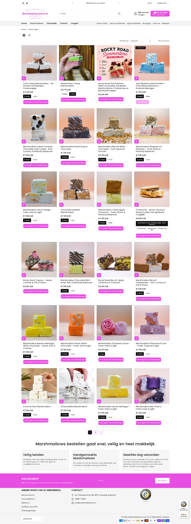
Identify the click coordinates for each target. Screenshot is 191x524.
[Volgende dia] (118, 3)
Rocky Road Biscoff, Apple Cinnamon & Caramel (111, 281)
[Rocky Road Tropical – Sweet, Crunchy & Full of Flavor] (39, 259)
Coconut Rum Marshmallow (37, 406)
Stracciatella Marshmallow (74, 406)
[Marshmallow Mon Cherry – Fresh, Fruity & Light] (152, 386)
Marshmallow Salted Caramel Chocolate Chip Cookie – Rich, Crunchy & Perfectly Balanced (38, 149)
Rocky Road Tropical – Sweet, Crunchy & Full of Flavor (37, 281)
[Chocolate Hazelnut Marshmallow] (76, 189)
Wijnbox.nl (25, 503)
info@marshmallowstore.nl (85, 503)
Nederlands (27, 519)
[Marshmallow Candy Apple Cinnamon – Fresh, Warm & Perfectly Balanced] (114, 189)
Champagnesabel (28, 510)
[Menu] (187, 501)
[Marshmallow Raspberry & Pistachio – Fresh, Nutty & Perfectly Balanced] (152, 126)
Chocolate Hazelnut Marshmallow (70, 211)
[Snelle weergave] (23, 78)
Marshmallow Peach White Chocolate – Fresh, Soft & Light (76, 344)
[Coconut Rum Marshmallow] (39, 386)
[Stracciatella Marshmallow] (76, 386)
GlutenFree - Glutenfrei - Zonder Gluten (152, 229)
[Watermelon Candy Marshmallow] (76, 63)
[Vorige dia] (72, 3)
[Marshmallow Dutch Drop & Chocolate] (76, 126)
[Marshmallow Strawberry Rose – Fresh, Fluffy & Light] (114, 323)
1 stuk (35, 96)
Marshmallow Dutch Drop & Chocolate (74, 147)
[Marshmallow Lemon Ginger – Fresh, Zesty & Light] (39, 189)
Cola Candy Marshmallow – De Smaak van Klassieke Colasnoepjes (38, 86)
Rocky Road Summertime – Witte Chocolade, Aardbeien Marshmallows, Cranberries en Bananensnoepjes (113, 87)
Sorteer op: (124, 41)
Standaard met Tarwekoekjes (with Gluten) (152, 224)
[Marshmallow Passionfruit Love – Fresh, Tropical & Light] (152, 323)
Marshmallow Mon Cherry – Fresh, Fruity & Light (149, 407)
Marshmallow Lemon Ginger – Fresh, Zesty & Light (37, 211)
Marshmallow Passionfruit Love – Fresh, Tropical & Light (151, 344)
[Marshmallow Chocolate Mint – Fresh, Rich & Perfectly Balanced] (76, 259)
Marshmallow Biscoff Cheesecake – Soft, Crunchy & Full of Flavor (151, 282)
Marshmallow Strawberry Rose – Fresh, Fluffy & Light (114, 344)
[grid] (23, 35)
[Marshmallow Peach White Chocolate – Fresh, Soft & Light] (76, 323)
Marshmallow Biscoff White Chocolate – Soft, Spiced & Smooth (111, 149)
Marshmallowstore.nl (136, 517)
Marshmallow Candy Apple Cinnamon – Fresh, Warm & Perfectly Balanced (111, 212)
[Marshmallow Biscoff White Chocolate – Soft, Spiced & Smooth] (114, 126)
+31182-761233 (80, 499)
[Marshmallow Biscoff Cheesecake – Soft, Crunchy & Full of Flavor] (152, 259)
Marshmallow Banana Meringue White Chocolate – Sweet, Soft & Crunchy (39, 346)
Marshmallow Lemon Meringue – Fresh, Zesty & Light (114, 407)
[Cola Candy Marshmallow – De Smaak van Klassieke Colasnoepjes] (39, 63)
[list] (29, 35)
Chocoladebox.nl (28, 499)
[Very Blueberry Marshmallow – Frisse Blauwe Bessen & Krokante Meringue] (152, 63)
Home (23, 29)
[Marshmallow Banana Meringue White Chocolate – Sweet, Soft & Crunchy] (39, 323)
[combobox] (91, 13)
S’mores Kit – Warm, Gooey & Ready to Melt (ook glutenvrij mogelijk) (150, 212)
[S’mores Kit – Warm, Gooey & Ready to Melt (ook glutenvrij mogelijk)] (152, 189)
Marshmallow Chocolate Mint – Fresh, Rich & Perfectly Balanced (76, 281)
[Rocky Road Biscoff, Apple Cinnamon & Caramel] (114, 259)
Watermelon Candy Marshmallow (70, 84)
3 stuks (27, 96)
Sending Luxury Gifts (29, 507)
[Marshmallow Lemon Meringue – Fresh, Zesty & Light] (114, 386)
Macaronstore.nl (27, 495)
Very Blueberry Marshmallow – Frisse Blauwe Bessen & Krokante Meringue (151, 86)
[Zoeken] (119, 13)
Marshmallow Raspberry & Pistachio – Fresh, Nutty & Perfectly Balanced (149, 149)
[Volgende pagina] (101, 432)
